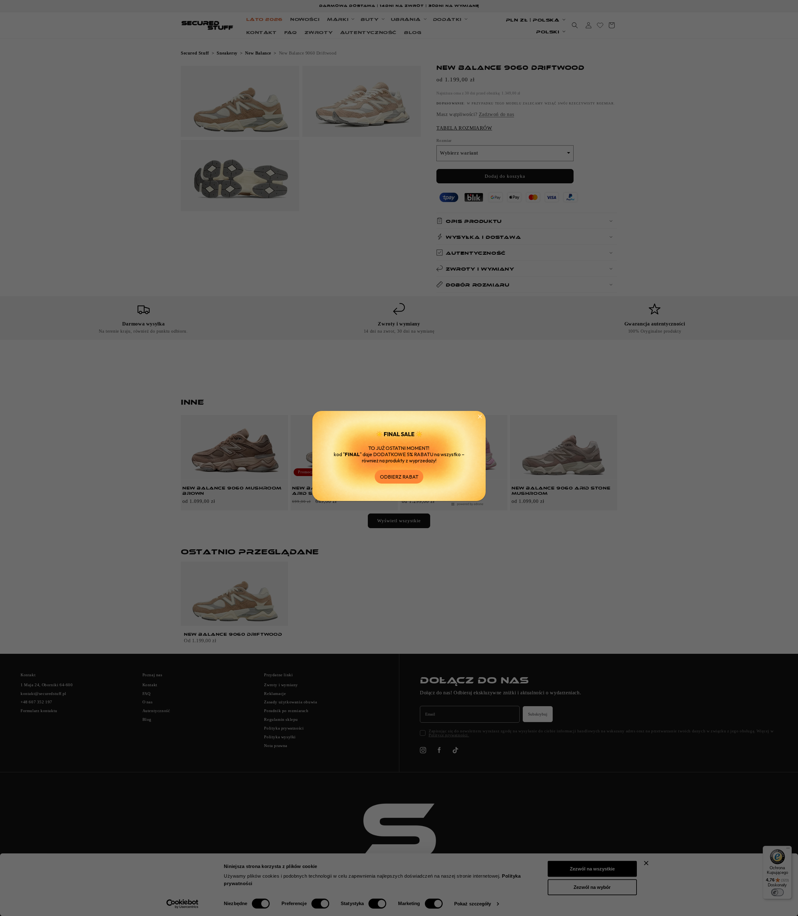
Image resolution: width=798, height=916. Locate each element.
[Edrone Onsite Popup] (399, 458)
